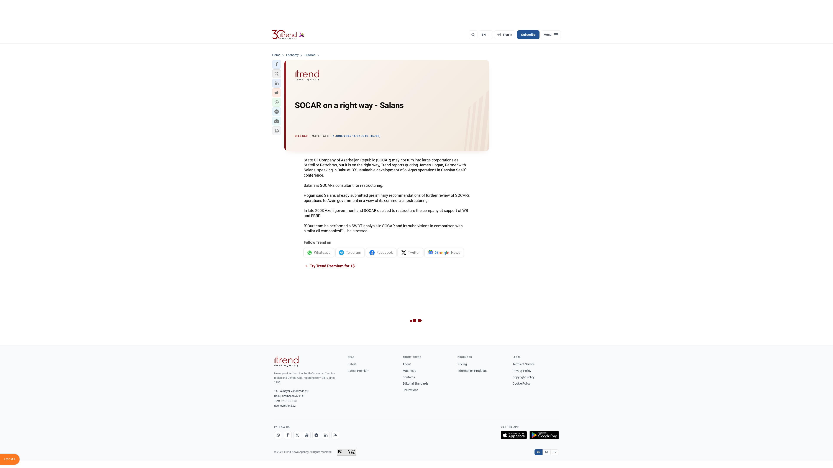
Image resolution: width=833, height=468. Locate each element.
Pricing (462, 364)
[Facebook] (288, 435)
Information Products (472, 370)
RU (554, 451)
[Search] (473, 34)
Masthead (409, 370)
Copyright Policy (524, 377)
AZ (546, 451)
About (407, 364)
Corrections (410, 390)
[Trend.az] (288, 34)
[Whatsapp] (278, 435)
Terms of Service (524, 364)
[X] (297, 435)
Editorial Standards (415, 383)
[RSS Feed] (335, 435)
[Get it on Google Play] (544, 435)
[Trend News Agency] (286, 361)
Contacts (409, 377)
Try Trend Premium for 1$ (332, 266)
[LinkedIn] (326, 435)
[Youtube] (307, 435)
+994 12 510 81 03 (285, 401)
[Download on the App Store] (514, 435)
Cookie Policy (521, 383)
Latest (352, 364)
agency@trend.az (284, 405)
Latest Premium (358, 370)
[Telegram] (316, 435)
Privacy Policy (522, 370)
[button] (276, 64)
